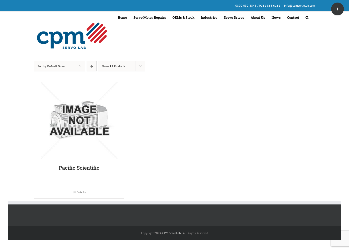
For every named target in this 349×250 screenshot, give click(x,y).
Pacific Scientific (79, 167)
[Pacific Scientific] (79, 120)
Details (81, 192)
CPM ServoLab (171, 233)
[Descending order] (92, 66)
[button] (307, 17)
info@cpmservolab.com (299, 5)
